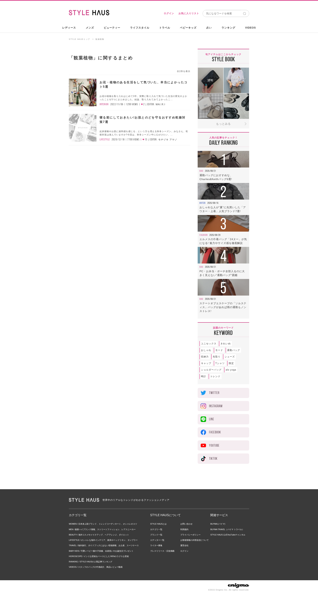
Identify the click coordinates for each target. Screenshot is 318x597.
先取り (216, 356)
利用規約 (184, 529)
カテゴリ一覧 (156, 529)
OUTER (202, 202)
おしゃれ (206, 350)
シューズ (230, 356)
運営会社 (184, 545)
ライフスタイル (139, 27)
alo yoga (231, 369)
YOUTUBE (214, 445)
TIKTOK (213, 458)
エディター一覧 (157, 540)
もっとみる (223, 123)
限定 (231, 363)
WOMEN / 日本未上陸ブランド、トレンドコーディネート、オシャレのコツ (103, 524)
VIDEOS (250, 27)
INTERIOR (104, 104)
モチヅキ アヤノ (167, 139)
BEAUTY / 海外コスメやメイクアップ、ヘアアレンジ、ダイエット (99, 535)
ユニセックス (208, 343)
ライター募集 (156, 545)
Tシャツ (220, 363)
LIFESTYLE (105, 139)
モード (219, 350)
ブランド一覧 (156, 535)
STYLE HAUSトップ (79, 39)
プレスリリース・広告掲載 (162, 551)
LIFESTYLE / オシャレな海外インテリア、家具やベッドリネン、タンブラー (103, 540)
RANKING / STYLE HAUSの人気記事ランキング (90, 562)
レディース (69, 27)
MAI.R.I (160, 104)
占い (209, 27)
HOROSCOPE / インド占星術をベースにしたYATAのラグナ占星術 (99, 556)
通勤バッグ (233, 350)
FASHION (203, 234)
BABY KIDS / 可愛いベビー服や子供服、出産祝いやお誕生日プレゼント (101, 551)
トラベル (164, 27)
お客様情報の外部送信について (194, 540)
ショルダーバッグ (211, 369)
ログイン (169, 13)
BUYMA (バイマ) (217, 524)
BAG (201, 170)
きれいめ (225, 343)
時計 (203, 376)
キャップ (206, 363)
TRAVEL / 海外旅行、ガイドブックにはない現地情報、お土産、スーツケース (104, 545)
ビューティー (112, 27)
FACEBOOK (215, 432)
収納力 (205, 356)
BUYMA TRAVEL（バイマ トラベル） (227, 529)
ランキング (228, 27)
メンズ (90, 27)
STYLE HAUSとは (158, 524)
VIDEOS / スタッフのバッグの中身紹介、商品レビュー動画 (96, 567)
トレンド (215, 376)
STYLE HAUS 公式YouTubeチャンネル (227, 535)
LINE (211, 419)
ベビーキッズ (188, 27)
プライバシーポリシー (190, 535)
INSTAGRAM (215, 406)
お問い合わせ (186, 524)
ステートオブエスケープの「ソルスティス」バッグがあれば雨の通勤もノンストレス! (222, 307)
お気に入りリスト (189, 13)
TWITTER (214, 393)
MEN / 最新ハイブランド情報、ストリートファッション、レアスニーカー (102, 529)
